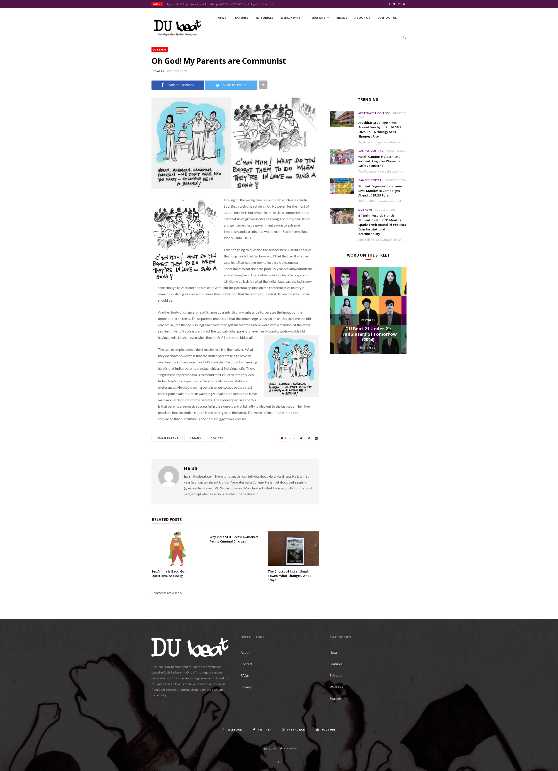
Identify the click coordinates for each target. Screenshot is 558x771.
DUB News (365, 209)
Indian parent (167, 438)
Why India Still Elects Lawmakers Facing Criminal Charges (234, 539)
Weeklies (336, 687)
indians (195, 438)
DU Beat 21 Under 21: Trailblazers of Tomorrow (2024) (368, 334)
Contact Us (387, 18)
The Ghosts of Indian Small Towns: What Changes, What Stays (289, 575)
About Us (362, 18)
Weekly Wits (291, 18)
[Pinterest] (129, 235)
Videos (341, 18)
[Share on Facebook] (129, 212)
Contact (246, 664)
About (245, 652)
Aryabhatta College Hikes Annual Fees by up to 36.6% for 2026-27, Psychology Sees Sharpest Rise (222, 4)
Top (280, 762)
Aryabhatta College (374, 113)
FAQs (245, 675)
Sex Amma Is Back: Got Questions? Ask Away (168, 573)
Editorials (265, 18)
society (217, 438)
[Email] (129, 246)
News (222, 18)
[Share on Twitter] (129, 224)
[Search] (404, 37)
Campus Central (370, 150)
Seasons (318, 18)
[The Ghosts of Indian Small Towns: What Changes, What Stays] (293, 548)
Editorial (336, 675)
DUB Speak (160, 49)
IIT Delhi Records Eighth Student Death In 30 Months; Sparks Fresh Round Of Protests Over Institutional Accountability (382, 224)
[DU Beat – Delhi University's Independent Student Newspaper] (177, 28)
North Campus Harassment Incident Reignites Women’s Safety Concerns (379, 161)
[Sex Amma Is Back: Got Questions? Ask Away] (177, 548)
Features (240, 18)
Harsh (159, 71)
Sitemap (246, 687)
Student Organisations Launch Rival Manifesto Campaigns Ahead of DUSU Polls (381, 190)
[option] (368, 310)
